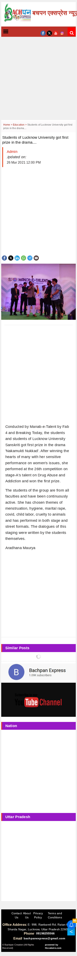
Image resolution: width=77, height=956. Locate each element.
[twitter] (49, 33)
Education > (20, 124)
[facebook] (43, 33)
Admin (12, 152)
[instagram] (62, 33)
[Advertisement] (38, 81)
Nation (11, 726)
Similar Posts (17, 648)
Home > (8, 124)
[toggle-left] (13, 32)
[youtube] (55, 33)
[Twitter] (10, 257)
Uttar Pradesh (17, 817)
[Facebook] (4, 257)
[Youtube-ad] (38, 699)
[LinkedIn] (17, 257)
